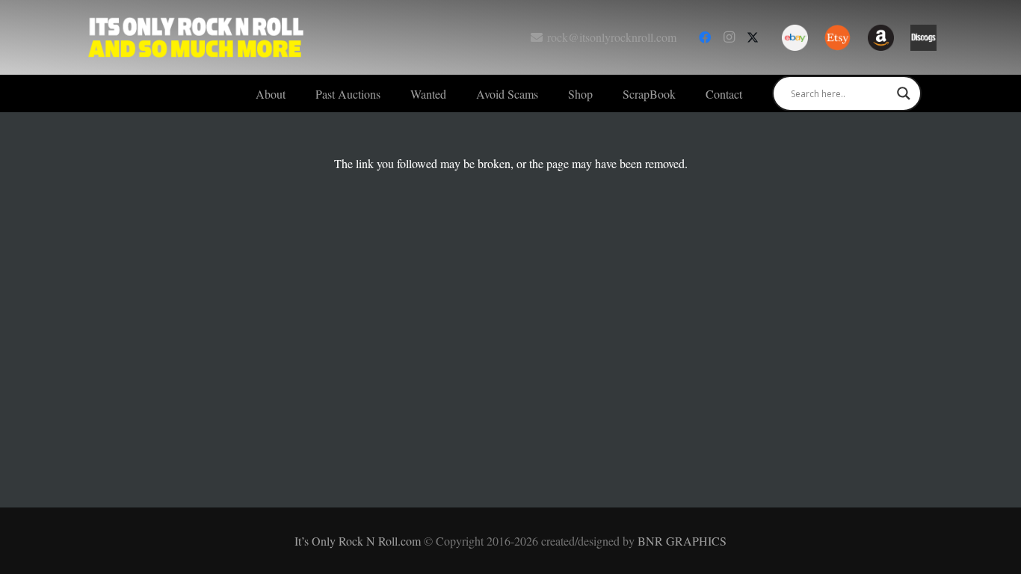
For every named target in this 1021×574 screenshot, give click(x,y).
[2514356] (881, 38)
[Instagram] (729, 37)
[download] (923, 38)
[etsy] (837, 38)
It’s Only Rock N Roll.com (359, 541)
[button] (391, 93)
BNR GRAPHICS (682, 541)
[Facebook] (705, 37)
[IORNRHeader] (196, 37)
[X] (753, 37)
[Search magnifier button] (903, 93)
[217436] (795, 38)
